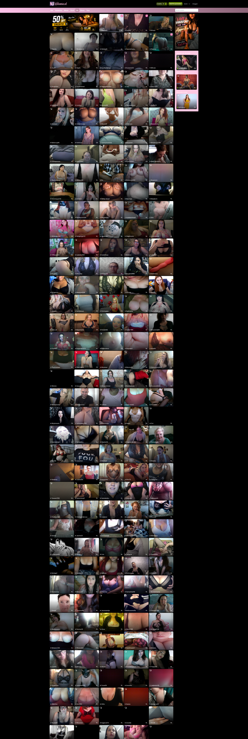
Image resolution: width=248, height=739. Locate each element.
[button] (187, 4)
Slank (72, 10)
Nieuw (66, 10)
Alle (51, 10)
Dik (77, 10)
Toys (88, 10)
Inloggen (195, 4)
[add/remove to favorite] (100, 15)
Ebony (82, 10)
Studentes (58, 10)
